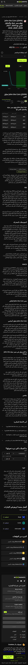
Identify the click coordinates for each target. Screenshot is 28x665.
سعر (26, 16)
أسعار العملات (13, 637)
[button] (14, 426)
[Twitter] (24, 581)
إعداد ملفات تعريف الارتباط (8, 662)
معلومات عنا (22, 634)
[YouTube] (21, 581)
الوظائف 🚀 (22, 637)
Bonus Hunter (9, 5)
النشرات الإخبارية (18, 5)
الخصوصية (20, 662)
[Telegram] (18, 581)
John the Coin (20, 16)
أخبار (15, 634)
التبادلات (14, 639)
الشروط (24, 662)
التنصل (15, 662)
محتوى (25, 5)
